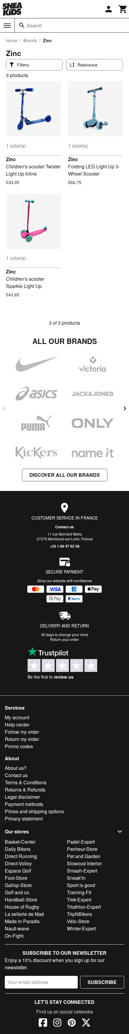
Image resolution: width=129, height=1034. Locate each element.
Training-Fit (79, 892)
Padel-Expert (81, 841)
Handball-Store (21, 899)
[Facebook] (43, 1023)
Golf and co (17, 892)
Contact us (64, 526)
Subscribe (102, 982)
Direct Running (21, 856)
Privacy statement (24, 818)
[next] (125, 408)
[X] (86, 1023)
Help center (17, 724)
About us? (15, 767)
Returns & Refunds (25, 789)
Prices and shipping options (34, 811)
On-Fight (14, 935)
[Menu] (7, 25)
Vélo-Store (78, 921)
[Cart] (123, 9)
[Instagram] (57, 1023)
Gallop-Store (18, 885)
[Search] (22, 25)
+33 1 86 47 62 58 (65, 546)
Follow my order (22, 731)
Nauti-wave (17, 928)
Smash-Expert (82, 870)
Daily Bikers (18, 848)
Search (34, 25)
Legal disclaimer (22, 796)
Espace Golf (18, 870)
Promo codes (19, 746)
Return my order (22, 739)
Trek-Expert (79, 899)
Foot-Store (16, 877)
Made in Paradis (22, 921)
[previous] (4, 408)
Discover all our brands (64, 474)
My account (17, 717)
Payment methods (24, 804)
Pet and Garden (83, 856)
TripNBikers (79, 914)
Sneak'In (76, 877)
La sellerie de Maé (24, 914)
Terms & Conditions (25, 782)
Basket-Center (20, 841)
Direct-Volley (18, 863)
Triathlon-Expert (84, 906)
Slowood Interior (84, 863)
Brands (30, 40)
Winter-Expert (81, 928)
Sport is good (81, 885)
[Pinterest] (71, 1023)
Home (11, 40)
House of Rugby (22, 906)
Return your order (64, 639)
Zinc (11, 159)
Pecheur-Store (82, 848)
